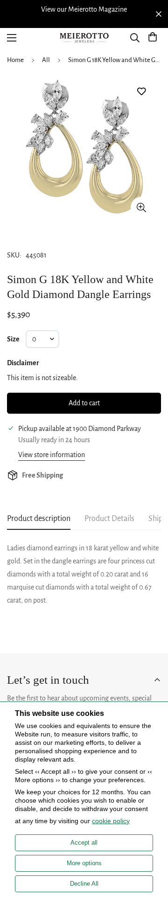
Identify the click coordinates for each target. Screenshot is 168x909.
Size (13, 339)
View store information (51, 454)
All (46, 59)
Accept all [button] (84, 842)
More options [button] (84, 863)
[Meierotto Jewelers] (84, 38)
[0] (152, 37)
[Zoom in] (141, 207)
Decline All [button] (84, 883)
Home (15, 59)
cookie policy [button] (111, 821)
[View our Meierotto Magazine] (84, 9)
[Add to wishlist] (141, 91)
